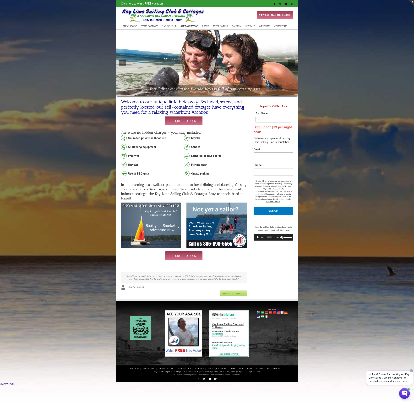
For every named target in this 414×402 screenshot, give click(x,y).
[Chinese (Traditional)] (274, 310)
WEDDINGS (199, 366)
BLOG (241, 366)
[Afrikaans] (259, 309)
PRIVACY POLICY (273, 366)
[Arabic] (262, 310)
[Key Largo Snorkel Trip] (151, 203)
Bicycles (133, 164)
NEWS (249, 366)
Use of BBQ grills (139, 173)
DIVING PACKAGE (184, 366)
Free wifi (133, 156)
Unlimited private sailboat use (147, 138)
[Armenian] (266, 310)
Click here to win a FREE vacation (142, 3)
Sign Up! (273, 210)
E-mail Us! (255, 369)
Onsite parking (200, 173)
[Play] (257, 237)
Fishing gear (199, 164)
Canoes (195, 147)
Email (257, 149)
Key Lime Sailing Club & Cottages (168, 369)
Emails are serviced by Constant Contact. (278, 200)
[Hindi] (262, 314)
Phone (258, 165)
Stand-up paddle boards (206, 156)
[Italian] (266, 314)
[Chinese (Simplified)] (270, 310)
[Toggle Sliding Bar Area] (411, 3)
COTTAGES (134, 366)
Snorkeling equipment (142, 147)
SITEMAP (259, 366)
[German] (286, 310)
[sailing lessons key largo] (216, 203)
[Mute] (281, 237)
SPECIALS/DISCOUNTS (217, 366)
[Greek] (259, 314)
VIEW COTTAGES (7, 381)
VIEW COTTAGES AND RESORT (274, 15)
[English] (278, 310)
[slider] (287, 237)
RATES (232, 366)
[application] (273, 237)
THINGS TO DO (149, 366)
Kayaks (195, 138)
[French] (282, 310)
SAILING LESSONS (166, 366)
